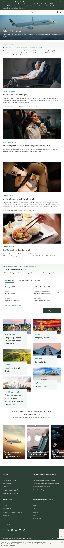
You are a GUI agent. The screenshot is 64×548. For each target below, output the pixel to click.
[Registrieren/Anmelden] (60, 12)
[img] (60, 2)
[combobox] (17, 292)
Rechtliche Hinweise (8, 538)
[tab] (10, 280)
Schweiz (57, 538)
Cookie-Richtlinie (11, 543)
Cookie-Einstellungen (39, 490)
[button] (32, 286)
